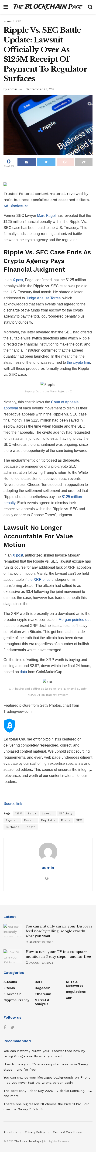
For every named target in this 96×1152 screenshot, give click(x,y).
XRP (18, 21)
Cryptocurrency (16, 1000)
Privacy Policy (35, 1132)
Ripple (66, 820)
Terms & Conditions (67, 1132)
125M (18, 813)
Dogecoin (42, 988)
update (30, 827)
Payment (12, 820)
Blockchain (12, 994)
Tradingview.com (57, 694)
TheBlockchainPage (27, 1141)
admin (12, 89)
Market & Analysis (42, 1002)
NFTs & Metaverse (74, 983)
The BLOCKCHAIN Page (48, 7)
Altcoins (10, 982)
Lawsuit (48, 813)
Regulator (48, 820)
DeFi (38, 982)
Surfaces (12, 827)
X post (18, 280)
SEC (79, 820)
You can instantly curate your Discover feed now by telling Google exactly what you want (59, 931)
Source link (12, 804)
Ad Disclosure (15, 206)
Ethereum (43, 994)
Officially (65, 813)
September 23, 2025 (41, 89)
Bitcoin (9, 988)
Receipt (30, 820)
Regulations (76, 991)
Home (7, 21)
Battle (32, 813)
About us (10, 1132)
